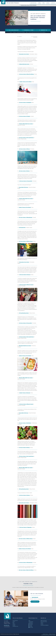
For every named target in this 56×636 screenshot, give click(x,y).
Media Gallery (31, 621)
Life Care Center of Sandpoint (25, 102)
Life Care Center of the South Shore (26, 137)
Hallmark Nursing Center (24, 64)
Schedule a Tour (28, 30)
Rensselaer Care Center (24, 54)
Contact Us (53, 2)
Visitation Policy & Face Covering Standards (28, 5)
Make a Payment (52, 0)
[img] (7, 30)
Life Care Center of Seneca (24, 274)
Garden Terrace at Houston (24, 392)
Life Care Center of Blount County (26, 284)
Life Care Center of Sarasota (12, 2)
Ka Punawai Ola (22, 227)
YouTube (31, 627)
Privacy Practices (52, 634)
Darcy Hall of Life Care (23, 187)
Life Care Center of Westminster (25, 217)
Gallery (39, 2)
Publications (31, 622)
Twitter (30, 625)
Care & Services (33, 2)
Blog (43, 2)
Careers (47, 2)
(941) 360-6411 (35, 597)
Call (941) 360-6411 (13, 30)
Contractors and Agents (44, 625)
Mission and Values (44, 620)
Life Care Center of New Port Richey (26, 74)
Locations (14, 32)
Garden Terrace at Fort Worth (25, 81)
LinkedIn (30, 626)
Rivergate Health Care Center (25, 345)
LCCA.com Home (44, 0)
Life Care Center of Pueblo (24, 116)
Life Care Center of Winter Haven (26, 241)
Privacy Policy (45, 634)
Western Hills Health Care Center (26, 123)
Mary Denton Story (44, 621)
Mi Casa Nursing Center (24, 313)
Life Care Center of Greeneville (25, 181)
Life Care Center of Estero (24, 447)
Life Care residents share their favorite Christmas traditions (37, 32)
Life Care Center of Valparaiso (25, 527)
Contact (14, 625)
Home (11, 32)
